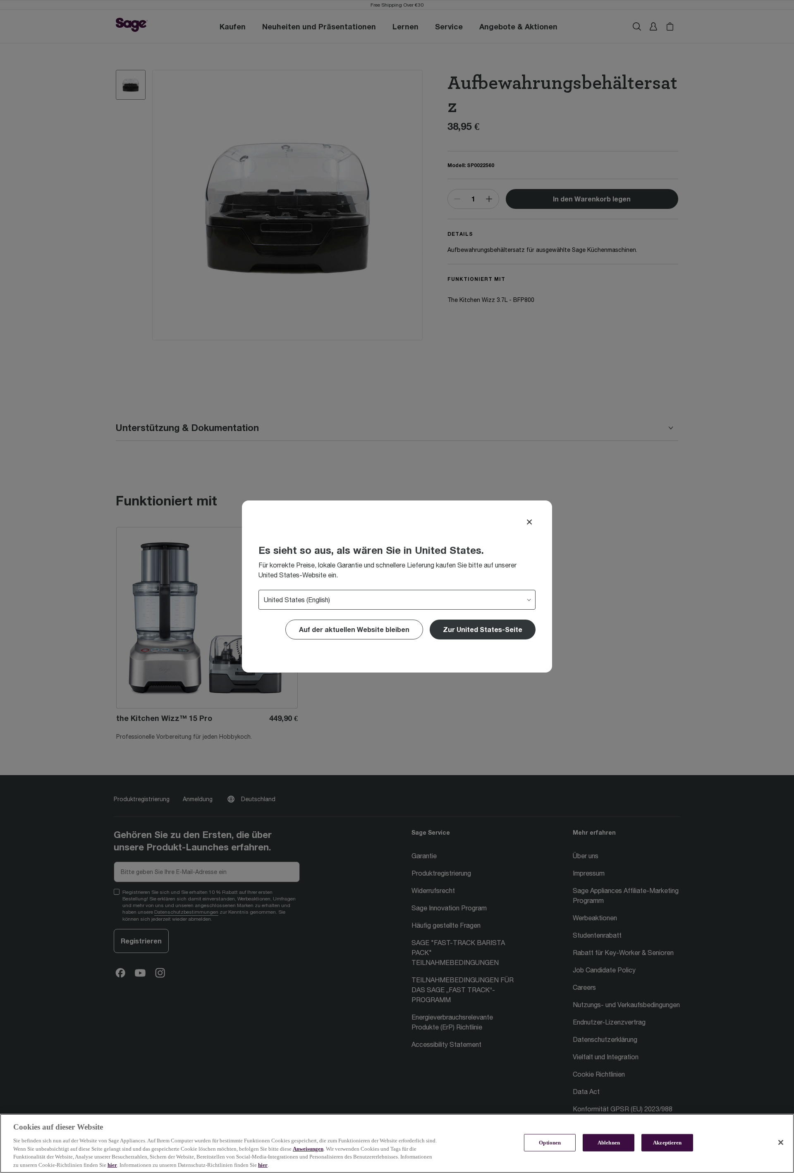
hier (112, 1164)
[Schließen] (781, 1142)
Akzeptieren (667, 1142)
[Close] (529, 522)
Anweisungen (308, 1148)
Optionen (550, 1142)
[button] (483, 629)
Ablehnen (609, 1142)
